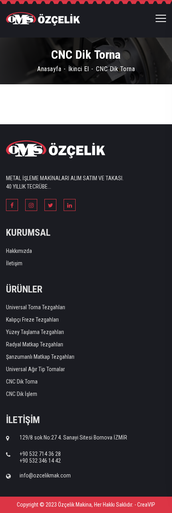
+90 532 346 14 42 (40, 460)
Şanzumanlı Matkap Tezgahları (40, 357)
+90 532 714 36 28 (40, 454)
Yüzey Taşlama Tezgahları (35, 332)
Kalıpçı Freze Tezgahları (32, 319)
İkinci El (78, 69)
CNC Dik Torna (22, 381)
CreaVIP (146, 504)
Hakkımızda (19, 251)
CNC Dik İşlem (21, 394)
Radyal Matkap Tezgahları (34, 344)
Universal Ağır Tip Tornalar (35, 369)
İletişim (14, 263)
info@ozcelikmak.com (45, 475)
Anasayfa (49, 69)
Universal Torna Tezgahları (35, 307)
